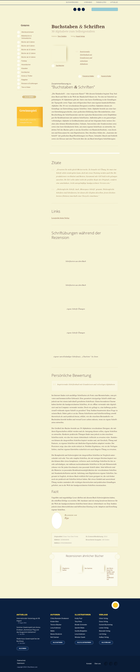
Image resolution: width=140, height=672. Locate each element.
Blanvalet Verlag (104, 631)
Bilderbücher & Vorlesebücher (26, 37)
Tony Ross (78, 621)
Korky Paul (78, 618)
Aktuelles (114, 2)
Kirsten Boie (54, 621)
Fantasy (24, 61)
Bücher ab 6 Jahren (28, 42)
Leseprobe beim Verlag (60, 218)
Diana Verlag (103, 621)
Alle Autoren (57, 642)
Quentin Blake (79, 628)
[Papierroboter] (57, 568)
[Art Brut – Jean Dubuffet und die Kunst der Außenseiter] (101, 568)
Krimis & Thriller (26, 76)
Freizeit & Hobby (88, 76)
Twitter (83, 9)
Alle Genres (29, 97)
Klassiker (24, 68)
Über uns (97, 663)
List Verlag (102, 634)
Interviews (88, 2)
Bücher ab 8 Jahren (28, 46)
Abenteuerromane (27, 32)
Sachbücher (60, 65)
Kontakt (89, 663)
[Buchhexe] (29, 10)
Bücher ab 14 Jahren (28, 57)
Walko (52, 631)
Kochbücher (25, 72)
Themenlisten (101, 2)
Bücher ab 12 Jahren (28, 53)
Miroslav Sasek (80, 637)
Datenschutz (21, 660)
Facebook (79, 9)
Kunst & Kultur (106, 76)
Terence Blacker (55, 624)
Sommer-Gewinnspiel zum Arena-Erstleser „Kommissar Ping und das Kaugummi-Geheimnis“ (29, 629)
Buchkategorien (72, 2)
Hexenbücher (26, 64)
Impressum (20, 663)
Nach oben (115, 605)
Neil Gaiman (54, 637)
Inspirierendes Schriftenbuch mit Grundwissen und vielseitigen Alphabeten (86, 57)
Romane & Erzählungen (29, 83)
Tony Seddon (62, 36)
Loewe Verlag (103, 628)
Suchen (116, 10)
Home (62, 2)
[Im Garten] (79, 568)
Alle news (22, 648)
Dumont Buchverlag (105, 624)
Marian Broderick (56, 634)
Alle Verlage (106, 642)
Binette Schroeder (81, 624)
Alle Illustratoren (84, 642)
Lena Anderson (55, 628)
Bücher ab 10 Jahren (28, 49)
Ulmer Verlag (103, 618)
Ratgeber (24, 80)
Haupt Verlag (80, 36)
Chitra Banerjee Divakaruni (59, 618)
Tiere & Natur (25, 87)
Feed (74, 9)
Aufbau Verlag (104, 637)
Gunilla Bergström (81, 631)
